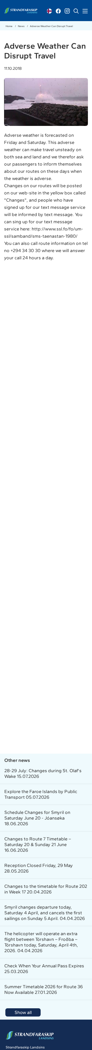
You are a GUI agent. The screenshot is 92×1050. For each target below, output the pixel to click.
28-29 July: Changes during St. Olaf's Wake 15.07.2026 (43, 773)
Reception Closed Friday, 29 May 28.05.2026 (38, 868)
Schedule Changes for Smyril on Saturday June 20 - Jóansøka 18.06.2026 (37, 818)
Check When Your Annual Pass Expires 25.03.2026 (44, 968)
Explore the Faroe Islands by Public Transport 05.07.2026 (40, 794)
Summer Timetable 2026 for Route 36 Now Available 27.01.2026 (43, 989)
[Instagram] (67, 11)
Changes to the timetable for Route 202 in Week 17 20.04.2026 (45, 889)
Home (9, 26)
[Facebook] (58, 11)
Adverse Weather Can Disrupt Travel (51, 26)
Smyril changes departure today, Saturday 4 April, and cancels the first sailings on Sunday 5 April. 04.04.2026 (44, 912)
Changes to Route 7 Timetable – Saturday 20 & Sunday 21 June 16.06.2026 (37, 844)
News (21, 26)
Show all (23, 1012)
